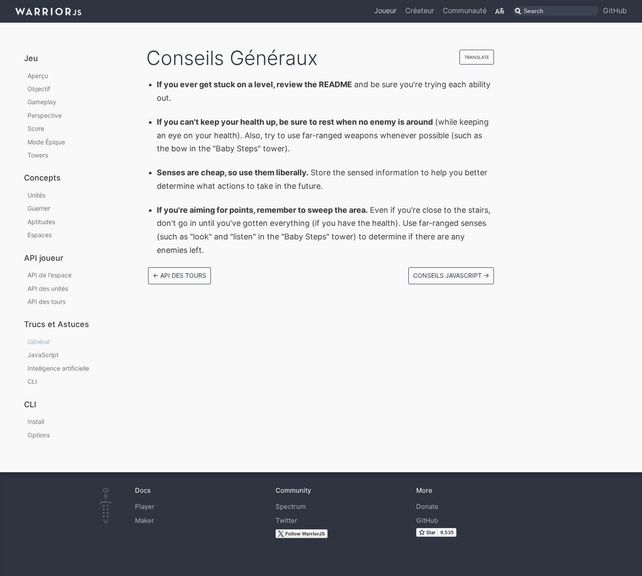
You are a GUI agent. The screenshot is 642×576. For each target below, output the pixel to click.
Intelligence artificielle (58, 368)
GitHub (615, 10)
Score (36, 128)
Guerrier (39, 208)
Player (145, 506)
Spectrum (291, 506)
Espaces (40, 235)
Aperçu (38, 75)
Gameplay (42, 102)
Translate (476, 57)
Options (39, 435)
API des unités (48, 288)
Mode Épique (46, 142)
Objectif (39, 88)
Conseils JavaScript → (451, 275)
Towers (38, 155)
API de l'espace (50, 275)
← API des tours (179, 275)
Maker (144, 520)
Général (38, 341)
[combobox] (556, 11)
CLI (32, 381)
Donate (427, 506)
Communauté (465, 10)
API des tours (47, 301)
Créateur (419, 10)
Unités (36, 195)
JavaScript (43, 354)
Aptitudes (41, 221)
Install (36, 421)
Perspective (45, 115)
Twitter (286, 520)
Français (499, 11)
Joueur (385, 10)
